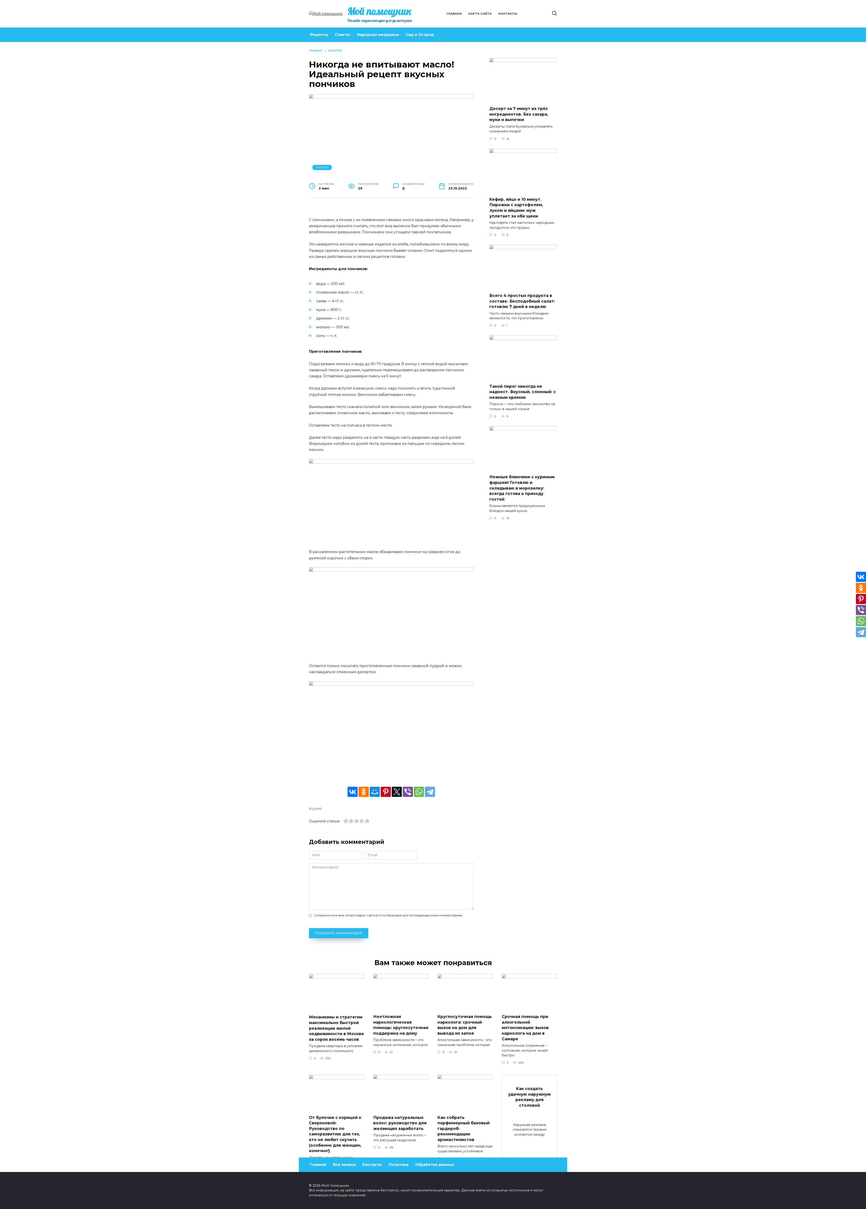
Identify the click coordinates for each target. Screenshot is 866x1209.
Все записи (344, 1164)
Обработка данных (434, 1164)
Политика (398, 1164)
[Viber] (408, 792)
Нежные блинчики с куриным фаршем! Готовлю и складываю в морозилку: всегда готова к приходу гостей (522, 488)
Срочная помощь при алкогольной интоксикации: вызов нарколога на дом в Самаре (525, 1027)
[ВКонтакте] (353, 792)
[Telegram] (430, 792)
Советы (342, 35)
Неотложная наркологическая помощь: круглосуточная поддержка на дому (400, 1025)
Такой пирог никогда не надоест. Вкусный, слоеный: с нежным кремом (522, 391)
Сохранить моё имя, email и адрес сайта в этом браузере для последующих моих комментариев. (388, 915)
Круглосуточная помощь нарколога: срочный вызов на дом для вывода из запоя (465, 1025)
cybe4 (316, 809)
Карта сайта (480, 13)
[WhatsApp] (419, 792)
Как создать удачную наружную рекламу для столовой (529, 1097)
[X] (397, 792)
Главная (454, 13)
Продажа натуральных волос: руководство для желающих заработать (399, 1123)
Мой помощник (379, 11)
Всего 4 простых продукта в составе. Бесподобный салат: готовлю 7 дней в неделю (522, 301)
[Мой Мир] (375, 792)
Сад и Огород (420, 35)
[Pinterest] (386, 792)
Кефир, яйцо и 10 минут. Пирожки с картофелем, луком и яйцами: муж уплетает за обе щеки (516, 207)
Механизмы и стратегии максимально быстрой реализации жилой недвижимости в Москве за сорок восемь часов (336, 1028)
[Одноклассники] (364, 792)
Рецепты (319, 35)
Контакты (507, 13)
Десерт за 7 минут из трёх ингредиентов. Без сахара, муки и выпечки (518, 114)
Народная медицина (378, 35)
